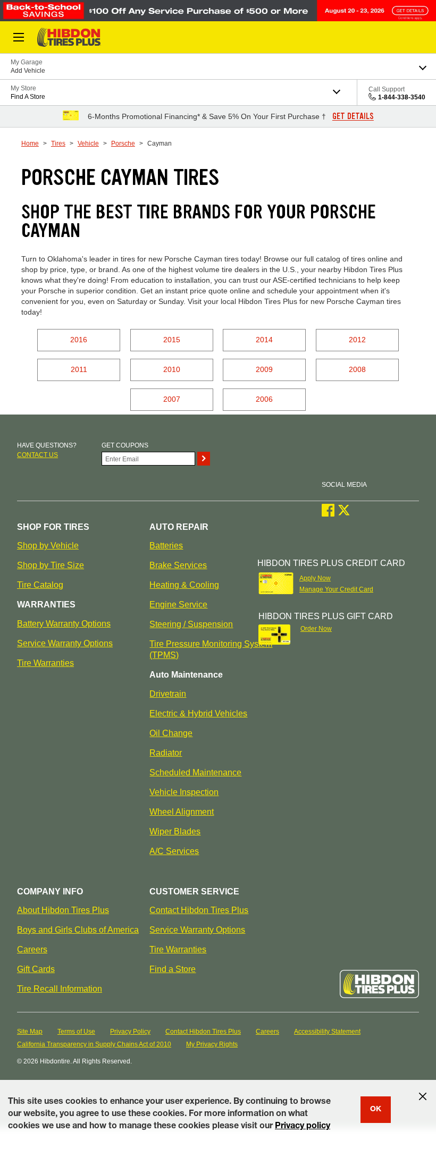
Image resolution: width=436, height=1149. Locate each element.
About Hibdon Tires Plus (63, 910)
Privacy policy (302, 1126)
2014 (264, 339)
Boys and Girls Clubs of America (78, 929)
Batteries (166, 545)
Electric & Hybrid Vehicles (198, 713)
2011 (79, 369)
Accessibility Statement (327, 1031)
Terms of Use (76, 1031)
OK (375, 1109)
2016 (78, 339)
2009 (264, 369)
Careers (32, 949)
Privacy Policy (130, 1031)
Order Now (316, 628)
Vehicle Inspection (184, 792)
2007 (171, 399)
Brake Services (178, 565)
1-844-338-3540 (401, 97)
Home (30, 143)
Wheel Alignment (181, 811)
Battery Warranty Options (64, 623)
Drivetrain (167, 693)
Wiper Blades (174, 831)
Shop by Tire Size (50, 565)
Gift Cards (36, 969)
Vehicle (88, 143)
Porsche (123, 143)
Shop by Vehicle (48, 545)
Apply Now (315, 578)
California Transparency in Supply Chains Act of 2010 (94, 1044)
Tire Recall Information (59, 988)
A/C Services (174, 851)
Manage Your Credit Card (336, 589)
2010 (171, 369)
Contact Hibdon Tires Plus (198, 910)
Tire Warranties (45, 663)
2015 (171, 339)
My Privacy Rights (212, 1044)
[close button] (422, 1096)
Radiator (165, 752)
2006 (264, 399)
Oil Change (170, 733)
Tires (58, 143)
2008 (357, 369)
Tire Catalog (40, 584)
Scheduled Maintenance (195, 772)
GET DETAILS (353, 116)
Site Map (30, 1031)
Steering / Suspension (191, 624)
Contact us (37, 455)
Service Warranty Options (65, 643)
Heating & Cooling (184, 584)
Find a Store (172, 969)
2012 (357, 339)
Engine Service (178, 604)
